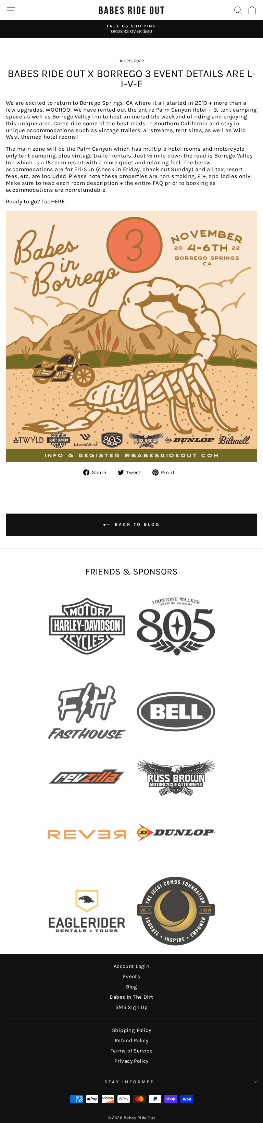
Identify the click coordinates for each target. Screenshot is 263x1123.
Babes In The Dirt (131, 997)
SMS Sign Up (131, 1007)
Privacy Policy (131, 1061)
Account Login (131, 966)
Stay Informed (129, 1081)
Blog (131, 987)
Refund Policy (131, 1040)
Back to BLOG (136, 524)
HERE (58, 201)
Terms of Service (132, 1051)
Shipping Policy (131, 1030)
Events (131, 976)
